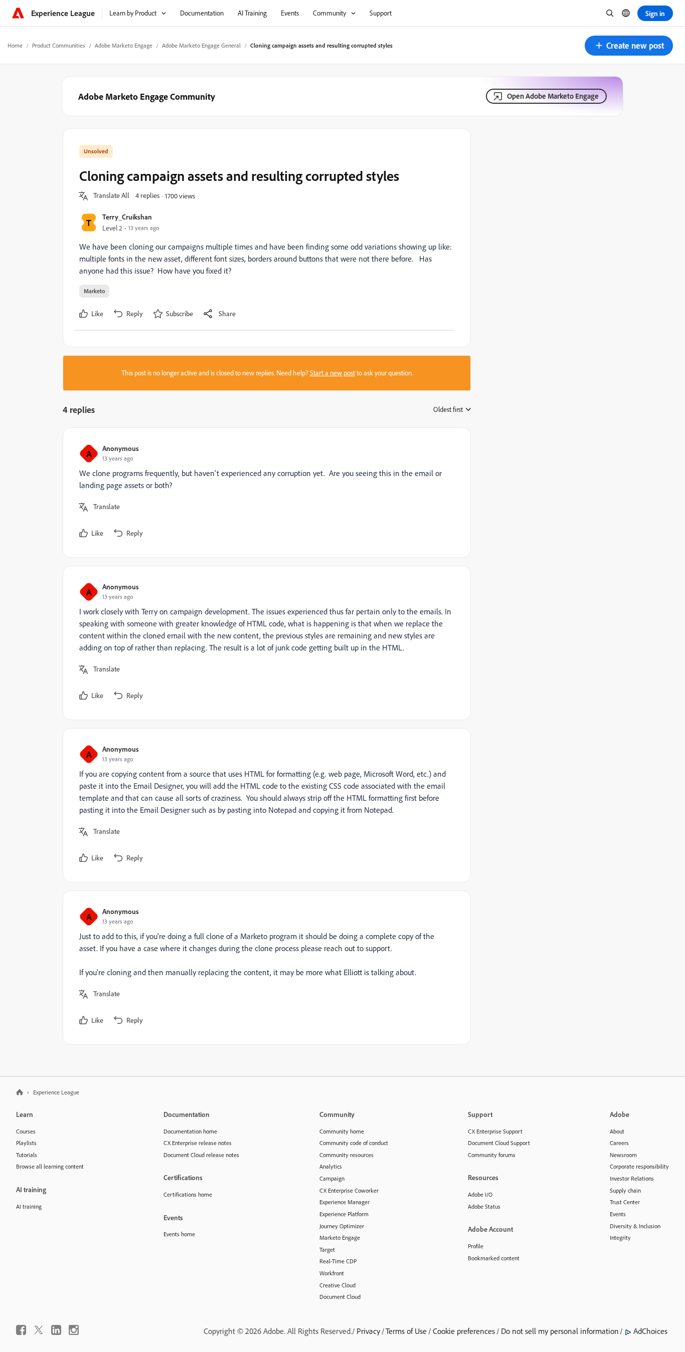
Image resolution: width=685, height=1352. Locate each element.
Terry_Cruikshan (127, 216)
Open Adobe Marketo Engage (553, 96)
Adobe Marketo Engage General (201, 45)
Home (15, 45)
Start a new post (332, 372)
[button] (629, 46)
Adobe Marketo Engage (123, 45)
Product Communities (58, 45)
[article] (264, 492)
